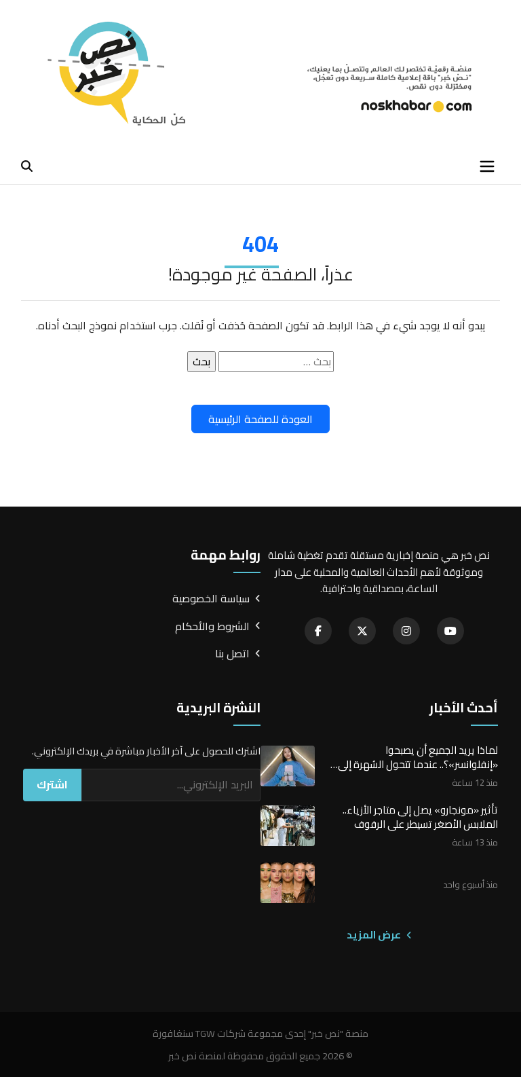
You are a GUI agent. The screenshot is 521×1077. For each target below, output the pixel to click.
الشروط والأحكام (212, 627)
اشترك (52, 784)
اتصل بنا (232, 654)
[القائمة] (487, 166)
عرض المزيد (375, 935)
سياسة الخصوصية (211, 599)
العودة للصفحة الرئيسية (260, 419)
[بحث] (27, 166)
